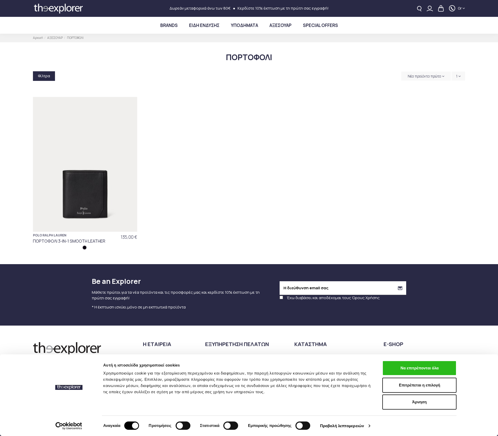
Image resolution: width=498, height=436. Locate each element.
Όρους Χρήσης (366, 297)
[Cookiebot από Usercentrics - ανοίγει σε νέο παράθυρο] (69, 426)
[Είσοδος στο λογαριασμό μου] (430, 8)
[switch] (183, 425)
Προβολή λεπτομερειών (342, 426)
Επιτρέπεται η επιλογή (419, 385)
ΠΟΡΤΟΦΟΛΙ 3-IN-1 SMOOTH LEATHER (69, 241)
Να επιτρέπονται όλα (419, 368)
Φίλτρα (44, 76)
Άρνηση (419, 402)
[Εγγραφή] (400, 288)
